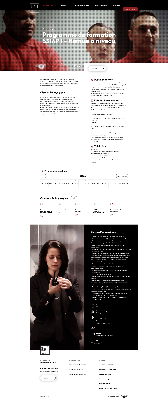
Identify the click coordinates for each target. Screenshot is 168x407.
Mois (118, 176)
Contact (45, 378)
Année (124, 176)
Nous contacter (130, 9)
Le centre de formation (106, 365)
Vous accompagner (101, 5)
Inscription (94, 68)
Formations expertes (76, 369)
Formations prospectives (77, 374)
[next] (46, 176)
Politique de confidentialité (108, 388)
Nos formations (48, 5)
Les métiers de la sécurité (80, 5)
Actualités (116, 5)
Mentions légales (104, 383)
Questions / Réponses (106, 379)
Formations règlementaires (78, 365)
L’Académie (62, 5)
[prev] (42, 176)
